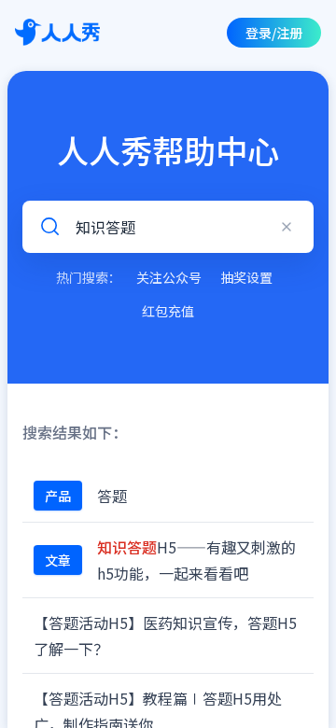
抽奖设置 (246, 277)
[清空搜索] (286, 226)
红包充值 (168, 310)
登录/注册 (273, 32)
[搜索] (49, 227)
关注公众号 (169, 277)
